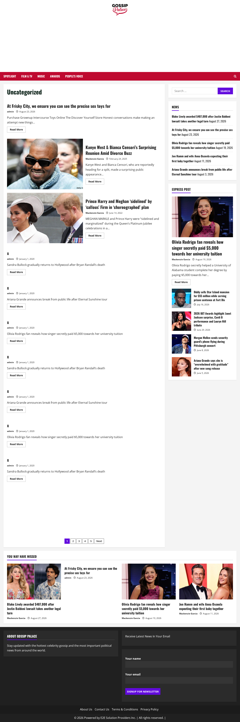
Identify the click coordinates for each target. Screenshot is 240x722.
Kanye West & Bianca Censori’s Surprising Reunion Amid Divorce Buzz (45, 164)
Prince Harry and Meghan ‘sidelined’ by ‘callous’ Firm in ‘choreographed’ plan (45, 218)
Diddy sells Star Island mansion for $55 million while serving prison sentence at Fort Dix (181, 298)
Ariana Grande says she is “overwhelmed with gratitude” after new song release (181, 366)
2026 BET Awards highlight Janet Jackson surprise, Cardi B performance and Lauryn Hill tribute (181, 321)
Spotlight (10, 76)
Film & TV (26, 76)
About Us (86, 709)
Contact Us (102, 709)
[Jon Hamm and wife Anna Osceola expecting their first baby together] (206, 581)
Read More (18, 130)
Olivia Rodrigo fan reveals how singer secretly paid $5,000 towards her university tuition (197, 248)
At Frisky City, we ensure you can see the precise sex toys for (59, 106)
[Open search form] (235, 76)
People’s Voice (74, 76)
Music (41, 76)
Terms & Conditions (125, 709)
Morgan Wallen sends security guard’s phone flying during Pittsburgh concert (181, 344)
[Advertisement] (120, 42)
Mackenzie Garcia (95, 158)
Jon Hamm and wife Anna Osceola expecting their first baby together (201, 606)
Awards (55, 76)
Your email (133, 674)
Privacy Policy (149, 709)
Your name (133, 659)
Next (99, 541)
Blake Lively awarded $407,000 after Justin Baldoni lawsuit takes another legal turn (34, 608)
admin (10, 111)
